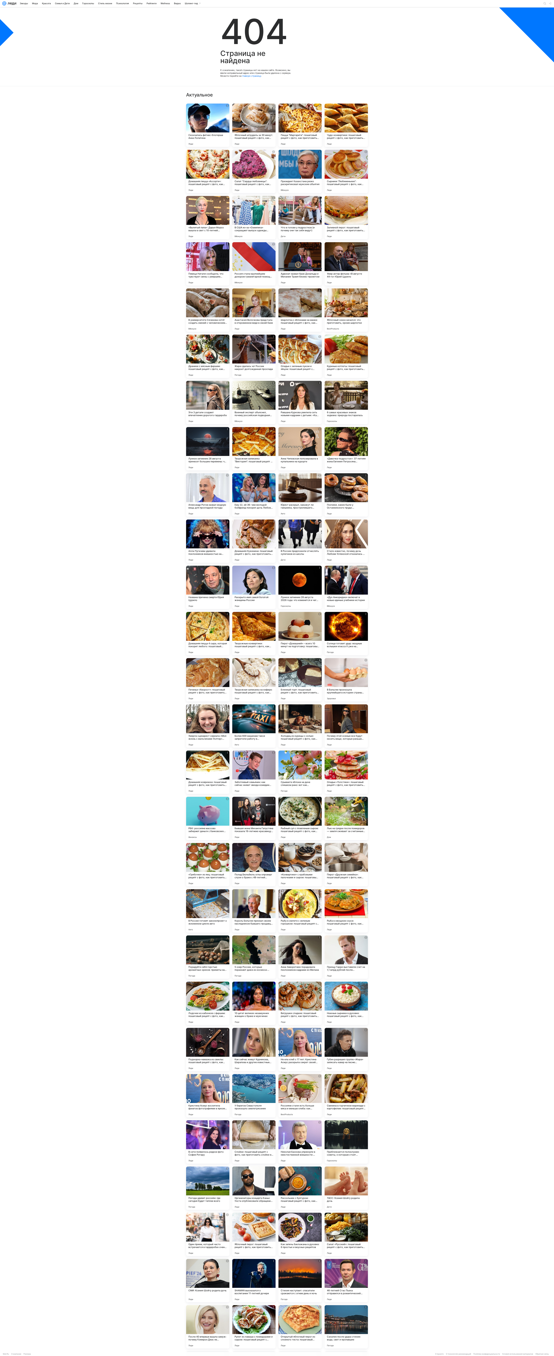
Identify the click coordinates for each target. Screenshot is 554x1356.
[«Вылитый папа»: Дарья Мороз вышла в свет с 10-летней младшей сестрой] (207, 217)
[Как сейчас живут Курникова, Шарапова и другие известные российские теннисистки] (254, 1049)
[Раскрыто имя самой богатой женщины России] (254, 587)
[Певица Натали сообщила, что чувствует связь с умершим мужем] (207, 264)
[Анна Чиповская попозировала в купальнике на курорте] (300, 448)
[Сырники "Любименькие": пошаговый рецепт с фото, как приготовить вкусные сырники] (346, 171)
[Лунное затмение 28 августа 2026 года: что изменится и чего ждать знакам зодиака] (300, 587)
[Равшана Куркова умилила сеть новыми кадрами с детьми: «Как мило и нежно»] (300, 402)
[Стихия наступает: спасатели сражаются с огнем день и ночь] (300, 1280)
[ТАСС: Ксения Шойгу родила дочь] (346, 1188)
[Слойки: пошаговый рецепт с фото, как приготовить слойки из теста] (254, 1142)
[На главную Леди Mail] (11, 3)
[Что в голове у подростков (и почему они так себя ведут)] (300, 217)
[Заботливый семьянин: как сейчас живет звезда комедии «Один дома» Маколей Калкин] (254, 772)
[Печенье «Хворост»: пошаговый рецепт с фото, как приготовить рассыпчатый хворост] (207, 679)
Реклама (27, 1354)
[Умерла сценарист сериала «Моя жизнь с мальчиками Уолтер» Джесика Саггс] (207, 726)
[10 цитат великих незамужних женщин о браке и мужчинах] (254, 1003)
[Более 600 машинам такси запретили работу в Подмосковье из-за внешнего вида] (254, 726)
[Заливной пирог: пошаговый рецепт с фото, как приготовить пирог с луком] (346, 217)
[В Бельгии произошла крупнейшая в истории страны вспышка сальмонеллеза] (346, 679)
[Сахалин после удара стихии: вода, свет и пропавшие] (346, 1326)
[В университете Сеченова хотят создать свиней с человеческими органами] (207, 310)
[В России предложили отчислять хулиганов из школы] (300, 541)
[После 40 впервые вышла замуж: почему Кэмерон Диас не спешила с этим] (207, 1326)
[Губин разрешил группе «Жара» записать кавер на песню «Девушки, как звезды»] (346, 1049)
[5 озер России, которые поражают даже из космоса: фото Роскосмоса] (254, 957)
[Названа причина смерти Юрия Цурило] (207, 587)
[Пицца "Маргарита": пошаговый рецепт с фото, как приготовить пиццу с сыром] (300, 125)
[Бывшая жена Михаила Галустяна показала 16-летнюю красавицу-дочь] (254, 818)
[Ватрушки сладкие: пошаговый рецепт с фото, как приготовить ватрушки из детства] (300, 1003)
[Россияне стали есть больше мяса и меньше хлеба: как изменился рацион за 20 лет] (300, 1095)
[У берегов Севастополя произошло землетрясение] (254, 1095)
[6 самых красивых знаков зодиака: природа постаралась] (346, 402)
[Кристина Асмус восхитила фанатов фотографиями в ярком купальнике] (207, 1095)
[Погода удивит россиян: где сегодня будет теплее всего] (207, 1188)
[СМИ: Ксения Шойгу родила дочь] (207, 1280)
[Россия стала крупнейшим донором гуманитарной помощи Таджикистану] (254, 264)
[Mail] (4, 3)
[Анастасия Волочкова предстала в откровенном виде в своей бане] (254, 310)
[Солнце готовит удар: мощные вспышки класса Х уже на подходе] (346, 633)
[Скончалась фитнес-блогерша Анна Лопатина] (207, 125)
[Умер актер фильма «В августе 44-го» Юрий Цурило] (346, 264)
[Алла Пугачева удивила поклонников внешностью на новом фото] (207, 541)
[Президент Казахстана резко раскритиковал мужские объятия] (300, 171)
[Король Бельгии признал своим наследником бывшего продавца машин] (254, 911)
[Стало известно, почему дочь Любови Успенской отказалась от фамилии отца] (346, 541)
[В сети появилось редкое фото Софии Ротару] (207, 1142)
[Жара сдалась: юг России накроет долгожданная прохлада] (254, 356)
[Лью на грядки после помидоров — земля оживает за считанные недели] (346, 818)
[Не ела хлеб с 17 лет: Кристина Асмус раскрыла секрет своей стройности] (300, 1049)
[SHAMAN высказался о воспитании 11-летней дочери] (254, 1280)
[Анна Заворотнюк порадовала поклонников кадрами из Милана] (300, 957)
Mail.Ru (6, 1354)
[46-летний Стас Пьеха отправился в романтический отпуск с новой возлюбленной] (346, 1280)
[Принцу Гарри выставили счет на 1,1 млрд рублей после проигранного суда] (346, 957)
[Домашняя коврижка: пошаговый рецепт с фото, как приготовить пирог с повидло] (207, 772)
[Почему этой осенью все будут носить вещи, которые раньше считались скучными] (346, 726)
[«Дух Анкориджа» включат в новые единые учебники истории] (346, 587)
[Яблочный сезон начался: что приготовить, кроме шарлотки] (346, 310)
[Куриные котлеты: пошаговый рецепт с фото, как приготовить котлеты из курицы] (346, 356)
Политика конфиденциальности (486, 1354)
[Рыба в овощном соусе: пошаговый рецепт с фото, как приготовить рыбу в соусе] (346, 911)
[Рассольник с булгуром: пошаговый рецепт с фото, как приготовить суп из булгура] (300, 1188)
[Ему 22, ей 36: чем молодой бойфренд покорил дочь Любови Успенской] (254, 495)
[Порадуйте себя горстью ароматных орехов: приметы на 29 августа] (207, 957)
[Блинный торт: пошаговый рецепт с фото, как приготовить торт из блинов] (300, 679)
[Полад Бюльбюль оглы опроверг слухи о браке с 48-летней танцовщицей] (254, 864)
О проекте (439, 1354)
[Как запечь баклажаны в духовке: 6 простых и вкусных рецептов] (300, 1234)
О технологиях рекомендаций (458, 1354)
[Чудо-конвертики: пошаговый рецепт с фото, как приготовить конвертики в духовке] (346, 125)
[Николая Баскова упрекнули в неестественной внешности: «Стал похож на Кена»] (300, 1142)
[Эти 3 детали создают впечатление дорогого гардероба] (207, 402)
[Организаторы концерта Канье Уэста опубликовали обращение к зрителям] (254, 1188)
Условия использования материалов (517, 1354)
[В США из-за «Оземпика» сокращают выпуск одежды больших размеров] (254, 217)
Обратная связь (542, 1354)
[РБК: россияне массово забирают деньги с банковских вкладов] (207, 818)
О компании (16, 1354)
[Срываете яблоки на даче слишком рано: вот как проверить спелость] (300, 772)
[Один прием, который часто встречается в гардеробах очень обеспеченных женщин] (207, 1234)
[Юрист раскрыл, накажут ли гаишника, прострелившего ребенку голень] (300, 495)
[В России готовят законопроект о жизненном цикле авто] (207, 911)
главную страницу (251, 76)
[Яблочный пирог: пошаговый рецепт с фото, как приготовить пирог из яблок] (254, 1234)
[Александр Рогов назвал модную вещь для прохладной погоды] (207, 495)
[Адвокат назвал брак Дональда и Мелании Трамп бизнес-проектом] (300, 264)
